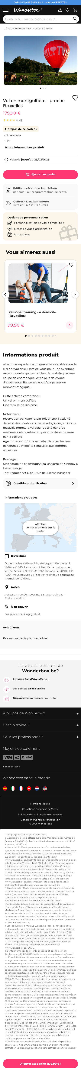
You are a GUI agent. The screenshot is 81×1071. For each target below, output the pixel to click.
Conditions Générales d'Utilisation (40, 819)
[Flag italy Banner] (11, 788)
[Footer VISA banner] (6, 758)
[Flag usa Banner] (43, 788)
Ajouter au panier (43, 174)
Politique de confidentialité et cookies (40, 814)
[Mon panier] (75, 9)
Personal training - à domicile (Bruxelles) (32, 314)
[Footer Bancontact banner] (17, 758)
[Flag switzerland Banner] (27, 788)
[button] (5, 294)
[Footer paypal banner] (27, 758)
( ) (40, 1063)
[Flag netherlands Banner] (35, 788)
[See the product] (69, 325)
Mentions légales (40, 803)
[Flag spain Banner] (3, 788)
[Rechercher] (75, 19)
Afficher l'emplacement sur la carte (40, 527)
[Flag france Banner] (19, 788)
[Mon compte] (60, 9)
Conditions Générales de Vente (40, 809)
